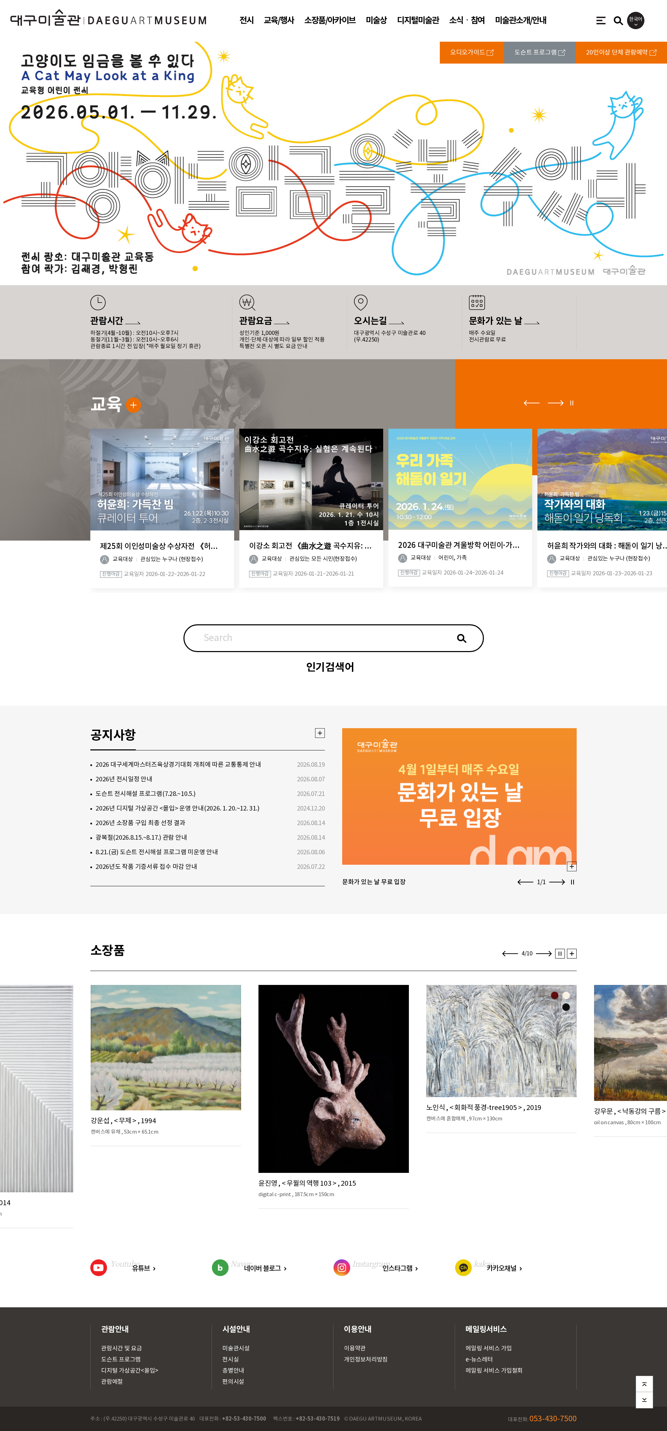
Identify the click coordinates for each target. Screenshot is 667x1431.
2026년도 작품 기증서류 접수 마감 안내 (146, 867)
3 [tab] (332, 259)
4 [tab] (342, 259)
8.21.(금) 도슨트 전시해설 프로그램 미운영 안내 (157, 852)
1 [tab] (314, 259)
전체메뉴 (600, 18)
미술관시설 (236, 1348)
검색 (461, 638)
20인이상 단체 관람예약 (617, 52)
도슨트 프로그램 (535, 52)
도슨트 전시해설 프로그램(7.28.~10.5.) (146, 794)
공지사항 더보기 (317, 733)
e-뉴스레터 (479, 1359)
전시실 (230, 1359)
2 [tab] (321, 259)
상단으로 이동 (644, 1382)
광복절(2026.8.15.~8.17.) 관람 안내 (141, 837)
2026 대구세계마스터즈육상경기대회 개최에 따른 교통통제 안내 (178, 764)
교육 (106, 405)
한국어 (635, 19)
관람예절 (112, 1382)
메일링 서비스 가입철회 (494, 1370)
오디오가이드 (467, 52)
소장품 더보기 (569, 954)
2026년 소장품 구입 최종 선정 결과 (141, 823)
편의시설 (233, 1382)
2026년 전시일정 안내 (124, 779)
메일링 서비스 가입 (489, 1348)
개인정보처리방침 (366, 1359)
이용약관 (355, 1348)
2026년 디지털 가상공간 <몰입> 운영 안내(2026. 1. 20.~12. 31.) (177, 808)
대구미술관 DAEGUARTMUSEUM (50, 12)
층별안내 (233, 1370)
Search (218, 638)
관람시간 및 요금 (121, 1348)
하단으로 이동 (644, 1398)
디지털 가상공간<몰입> (129, 1370)
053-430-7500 (553, 1419)
